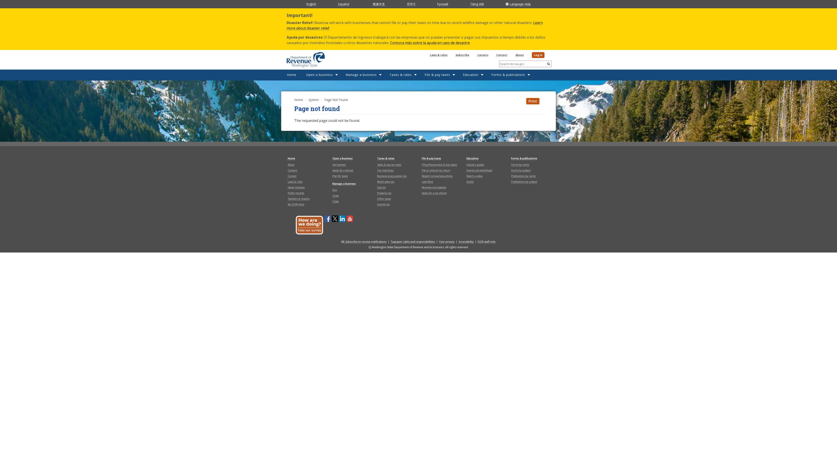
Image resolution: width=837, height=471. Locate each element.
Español (343, 4)
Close (335, 201)
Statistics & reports (299, 199)
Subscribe (462, 55)
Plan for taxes (340, 176)
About (519, 55)
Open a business (319, 75)
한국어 (411, 4)
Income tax (383, 204)
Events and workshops (479, 170)
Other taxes (384, 199)
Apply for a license (342, 170)
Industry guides (475, 165)
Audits (470, 182)
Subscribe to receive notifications (365, 242)
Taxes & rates (401, 75)
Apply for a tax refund (434, 193)
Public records (296, 193)
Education (470, 75)
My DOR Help (296, 204)
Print (533, 101)
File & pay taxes (437, 75)
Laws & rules (438, 55)
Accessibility (466, 242)
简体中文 (379, 4)
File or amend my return (436, 170)
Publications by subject (524, 182)
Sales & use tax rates (389, 165)
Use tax (381, 187)
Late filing (427, 182)
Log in (538, 55)
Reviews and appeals (434, 187)
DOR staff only (486, 242)
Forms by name (520, 165)
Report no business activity (437, 176)
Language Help (520, 4)
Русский (442, 4)
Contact (501, 55)
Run (334, 190)
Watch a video (474, 176)
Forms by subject (521, 170)
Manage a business (361, 75)
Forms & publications (508, 75)
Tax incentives (385, 170)
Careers (482, 55)
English (311, 4)
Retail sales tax (385, 182)
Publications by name (523, 176)
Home (291, 75)
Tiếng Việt (477, 4)
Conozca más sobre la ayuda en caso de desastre (430, 42)
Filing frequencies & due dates (439, 165)
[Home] (300, 58)
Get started (339, 165)
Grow (335, 196)
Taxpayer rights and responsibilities (413, 242)
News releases (296, 187)
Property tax (384, 193)
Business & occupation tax (392, 176)
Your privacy (446, 242)
